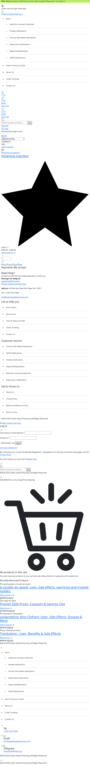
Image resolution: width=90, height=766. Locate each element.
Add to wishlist (7, 147)
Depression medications (20, 44)
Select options (7, 252)
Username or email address (12, 433)
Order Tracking (12, 79)
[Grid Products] (2, 136)
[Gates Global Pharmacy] (11, 14)
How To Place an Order (15, 65)
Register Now (31, 459)
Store (8, 19)
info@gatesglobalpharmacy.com (14, 297)
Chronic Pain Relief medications (23, 37)
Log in (18, 443)
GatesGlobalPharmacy (10, 281)
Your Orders (11, 307)
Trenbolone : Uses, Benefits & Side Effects (30, 633)
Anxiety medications (18, 31)
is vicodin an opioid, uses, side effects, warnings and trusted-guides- (44, 589)
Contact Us (10, 85)
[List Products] (5, 136)
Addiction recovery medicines (22, 24)
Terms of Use (11, 412)
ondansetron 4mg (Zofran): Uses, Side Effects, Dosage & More (41, 619)
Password (5, 438)
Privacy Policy (11, 399)
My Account (11, 314)
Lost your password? (8, 447)
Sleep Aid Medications (19, 51)
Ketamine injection (15, 156)
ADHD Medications (17, 58)
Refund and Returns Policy (17, 405)
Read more (5, 608)
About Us (10, 72)
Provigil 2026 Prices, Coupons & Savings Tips (32, 604)
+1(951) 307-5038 (10, 731)
